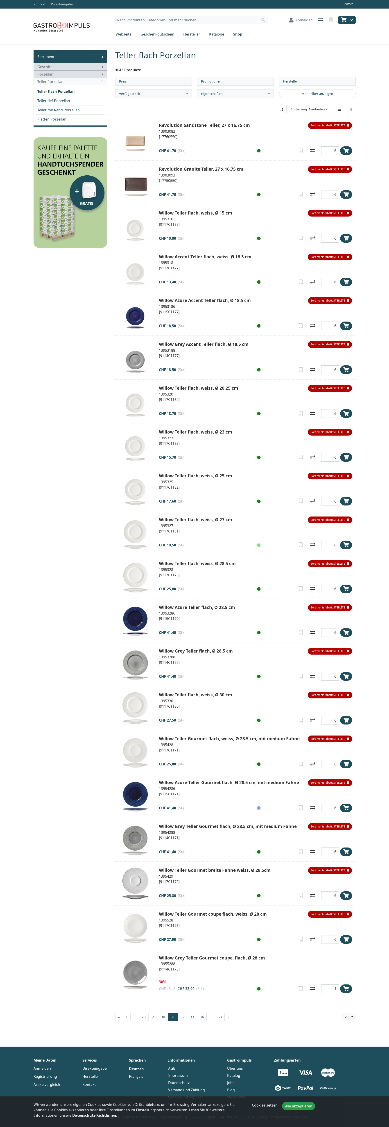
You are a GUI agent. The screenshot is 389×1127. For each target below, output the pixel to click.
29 (153, 1017)
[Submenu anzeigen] (102, 56)
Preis (123, 81)
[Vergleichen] (313, 150)
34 (202, 1017)
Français (136, 1076)
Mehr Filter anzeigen (317, 94)
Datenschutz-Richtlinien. (94, 1115)
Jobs (230, 1082)
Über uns (235, 1068)
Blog (231, 1089)
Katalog (233, 1075)
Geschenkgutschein (157, 34)
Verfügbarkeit (129, 94)
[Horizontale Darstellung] (350, 109)
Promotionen (211, 81)
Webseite (123, 34)
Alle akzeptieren (298, 1106)
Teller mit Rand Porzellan (58, 109)
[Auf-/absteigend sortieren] (282, 109)
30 (163, 1017)
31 (173, 1017)
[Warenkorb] (343, 20)
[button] (330, 125)
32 (182, 1017)
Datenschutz (179, 1082)
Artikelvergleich (47, 1084)
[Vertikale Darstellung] (339, 109)
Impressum (178, 1075)
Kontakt (89, 1084)
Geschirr (44, 66)
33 (192, 1017)
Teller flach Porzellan (56, 91)
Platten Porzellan (51, 119)
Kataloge (216, 34)
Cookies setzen (265, 1105)
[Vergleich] (320, 20)
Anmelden (42, 1068)
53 (220, 1017)
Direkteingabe (94, 1068)
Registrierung (45, 1076)
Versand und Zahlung (186, 1089)
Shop (237, 34)
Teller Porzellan (50, 81)
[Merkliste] (331, 20)
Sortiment (45, 56)
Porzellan (45, 74)
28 (144, 1017)
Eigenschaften (212, 94)
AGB (171, 1068)
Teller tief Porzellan (53, 100)
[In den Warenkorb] (346, 150)
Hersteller (191, 34)
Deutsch (347, 4)
